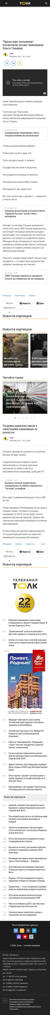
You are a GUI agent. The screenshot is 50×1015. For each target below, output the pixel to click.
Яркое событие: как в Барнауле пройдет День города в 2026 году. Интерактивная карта (28, 767)
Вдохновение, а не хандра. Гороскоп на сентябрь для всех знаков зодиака (27, 788)
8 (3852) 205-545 (12, 983)
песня (32, 295)
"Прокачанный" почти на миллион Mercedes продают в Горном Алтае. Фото (28, 632)
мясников (20, 295)
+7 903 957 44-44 (12, 976)
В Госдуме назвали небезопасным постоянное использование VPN (25, 896)
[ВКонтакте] (13, 63)
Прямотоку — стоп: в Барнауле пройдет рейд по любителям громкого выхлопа (28, 888)
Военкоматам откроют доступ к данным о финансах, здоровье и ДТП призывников (24, 401)
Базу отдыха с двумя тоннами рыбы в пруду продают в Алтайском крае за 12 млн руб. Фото (27, 778)
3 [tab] (23, 418)
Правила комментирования (19, 1004)
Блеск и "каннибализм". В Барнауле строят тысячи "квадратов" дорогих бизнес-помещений (26, 745)
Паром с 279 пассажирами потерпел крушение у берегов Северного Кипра (27, 879)
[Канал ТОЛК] (40, 303)
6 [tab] (35, 418)
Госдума (7, 544)
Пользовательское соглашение (21, 1002)
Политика (13, 57)
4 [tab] (27, 418)
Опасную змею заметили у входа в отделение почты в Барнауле (25, 913)
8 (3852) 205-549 (12, 987)
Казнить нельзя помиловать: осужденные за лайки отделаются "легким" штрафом (23, 485)
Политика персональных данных (21, 999)
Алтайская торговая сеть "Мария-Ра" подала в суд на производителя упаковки (26, 733)
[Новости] (24, 303)
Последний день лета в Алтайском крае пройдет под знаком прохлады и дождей (28, 819)
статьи (44, 544)
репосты (30, 544)
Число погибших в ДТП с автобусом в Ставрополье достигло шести (27, 905)
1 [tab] (15, 418)
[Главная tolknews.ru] (25, 3)
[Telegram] (6, 63)
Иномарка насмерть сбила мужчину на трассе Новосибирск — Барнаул (28, 859)
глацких (7, 295)
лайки (18, 544)
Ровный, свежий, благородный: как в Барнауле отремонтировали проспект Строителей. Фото (27, 808)
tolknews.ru (14, 955)
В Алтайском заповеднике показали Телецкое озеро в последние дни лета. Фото (27, 869)
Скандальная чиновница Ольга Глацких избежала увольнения (22, 134)
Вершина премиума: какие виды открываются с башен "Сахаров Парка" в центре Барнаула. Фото (28, 623)
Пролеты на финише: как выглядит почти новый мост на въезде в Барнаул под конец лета (28, 830)
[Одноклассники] (20, 63)
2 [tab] (19, 418)
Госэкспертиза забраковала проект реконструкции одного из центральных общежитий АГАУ (28, 756)
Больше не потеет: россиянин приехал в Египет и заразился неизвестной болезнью (27, 850)
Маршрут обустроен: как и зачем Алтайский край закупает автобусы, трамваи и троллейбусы (26, 722)
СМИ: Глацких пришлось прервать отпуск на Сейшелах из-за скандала (24, 277)
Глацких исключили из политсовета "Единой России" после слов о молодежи (25, 213)
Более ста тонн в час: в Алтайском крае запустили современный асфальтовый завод (28, 642)
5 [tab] (31, 418)
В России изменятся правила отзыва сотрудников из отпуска (26, 840)
